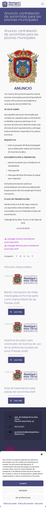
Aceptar (23, 483)
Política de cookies (10, 503)
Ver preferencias (23, 497)
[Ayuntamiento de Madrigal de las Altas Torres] (11, 4)
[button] (41, 454)
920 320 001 (19, 427)
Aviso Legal (39, 503)
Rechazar (23, 490)
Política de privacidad (25, 503)
